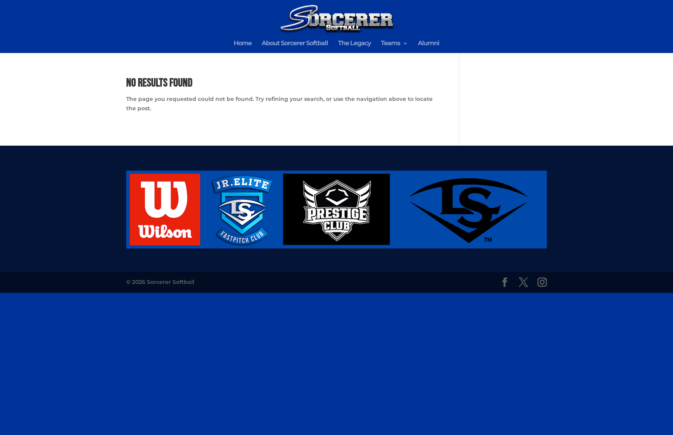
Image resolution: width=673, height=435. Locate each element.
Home (243, 44)
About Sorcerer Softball (295, 44)
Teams (390, 44)
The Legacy (354, 44)
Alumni (428, 44)
